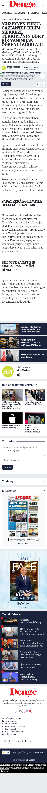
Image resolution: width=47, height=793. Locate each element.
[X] (21, 711)
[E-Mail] (18, 375)
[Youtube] (30, 711)
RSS (7, 752)
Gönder (7, 467)
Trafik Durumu (11, 724)
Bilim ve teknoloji (23, 19)
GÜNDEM (7, 12)
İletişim (27, 741)
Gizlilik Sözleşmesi (12, 741)
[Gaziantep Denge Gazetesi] (22, 4)
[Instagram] (26, 711)
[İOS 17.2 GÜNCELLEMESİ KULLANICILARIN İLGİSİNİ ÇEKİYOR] (35, 418)
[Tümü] (44, 481)
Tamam (5, 771)
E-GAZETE (33, 12)
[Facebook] (17, 711)
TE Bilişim (30, 760)
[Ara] (43, 4)
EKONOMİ (19, 12)
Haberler (6, 19)
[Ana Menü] (3, 4)
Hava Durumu (11, 721)
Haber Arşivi (10, 734)
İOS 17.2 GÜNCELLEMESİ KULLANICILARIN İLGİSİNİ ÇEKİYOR (32, 429)
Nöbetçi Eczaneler (13, 718)
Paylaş (7, 84)
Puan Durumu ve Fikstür (15, 726)
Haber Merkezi (23, 370)
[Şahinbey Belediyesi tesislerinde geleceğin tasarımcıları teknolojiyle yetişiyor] (12, 394)
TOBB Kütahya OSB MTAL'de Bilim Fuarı (33, 403)
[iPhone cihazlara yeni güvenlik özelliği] (12, 418)
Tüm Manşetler (11, 729)
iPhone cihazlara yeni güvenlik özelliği (11, 427)
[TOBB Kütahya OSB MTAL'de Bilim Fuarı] (35, 394)
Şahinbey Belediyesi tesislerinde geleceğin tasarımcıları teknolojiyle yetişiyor (11, 405)
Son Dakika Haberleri (14, 731)
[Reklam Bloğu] (23, 579)
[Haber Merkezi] (8, 371)
